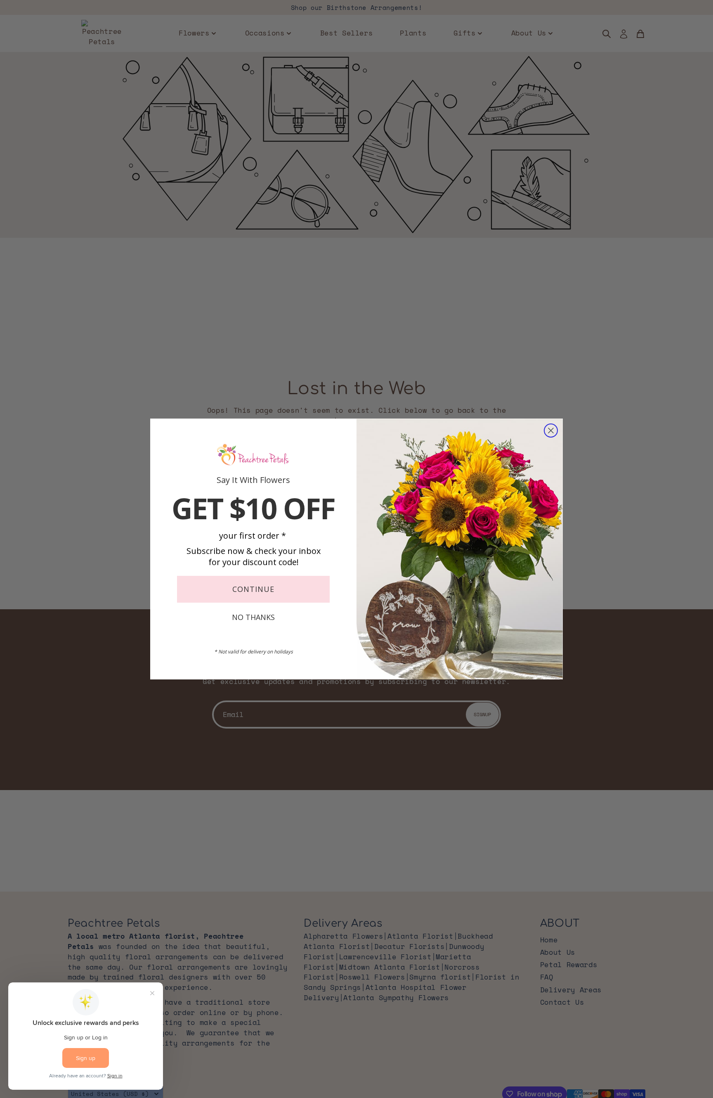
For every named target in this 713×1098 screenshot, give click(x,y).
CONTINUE (253, 589)
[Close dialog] (551, 430)
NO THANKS (253, 617)
